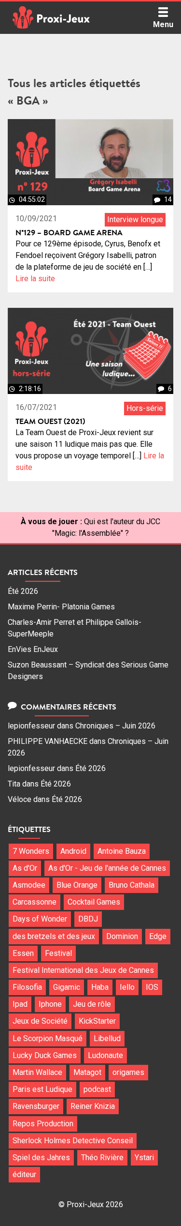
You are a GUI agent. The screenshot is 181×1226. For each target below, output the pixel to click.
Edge (158, 936)
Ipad (20, 1004)
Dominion (122, 936)
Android (73, 851)
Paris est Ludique (42, 1089)
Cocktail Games (94, 902)
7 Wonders (31, 851)
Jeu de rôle (92, 1004)
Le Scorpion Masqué (48, 1038)
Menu (163, 24)
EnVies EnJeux (33, 649)
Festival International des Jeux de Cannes (83, 970)
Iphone (50, 1004)
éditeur (24, 1174)
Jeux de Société (40, 1021)
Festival (58, 953)
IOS (152, 987)
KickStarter (97, 1021)
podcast (97, 1089)
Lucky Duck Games (45, 1055)
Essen (23, 953)
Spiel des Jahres (41, 1157)
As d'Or (25, 868)
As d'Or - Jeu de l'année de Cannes (107, 868)
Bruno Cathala (131, 885)
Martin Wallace (37, 1072)
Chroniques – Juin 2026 (115, 725)
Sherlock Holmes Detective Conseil (73, 1140)
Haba (100, 987)
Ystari (144, 1157)
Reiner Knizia (92, 1106)
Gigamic (66, 987)
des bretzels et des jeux (54, 936)
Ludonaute (105, 1055)
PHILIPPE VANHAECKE (47, 741)
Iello (127, 987)
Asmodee (29, 885)
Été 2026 (23, 591)
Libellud (107, 1038)
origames (128, 1072)
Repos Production (43, 1123)
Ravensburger (36, 1106)
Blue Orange (76, 885)
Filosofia (27, 987)
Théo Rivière (102, 1157)
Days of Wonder (40, 918)
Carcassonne (34, 902)
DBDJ (88, 918)
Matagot (87, 1072)
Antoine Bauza (121, 851)
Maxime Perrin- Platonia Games (61, 606)
